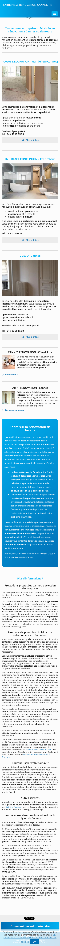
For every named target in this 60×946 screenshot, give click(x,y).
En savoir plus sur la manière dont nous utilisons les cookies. (30, 938)
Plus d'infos (32, 140)
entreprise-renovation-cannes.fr (27, 5)
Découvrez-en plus (14, 410)
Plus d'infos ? (11, 374)
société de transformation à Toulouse (26, 756)
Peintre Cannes (13, 807)
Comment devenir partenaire (30, 926)
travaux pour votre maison (39, 749)
